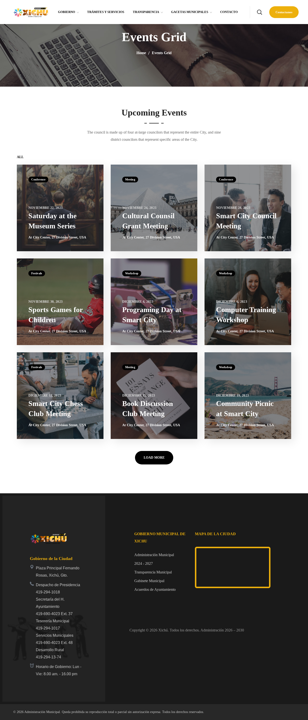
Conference (38, 179)
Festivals (36, 273)
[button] (259, 12)
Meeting (130, 179)
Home (141, 53)
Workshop (131, 273)
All (20, 157)
